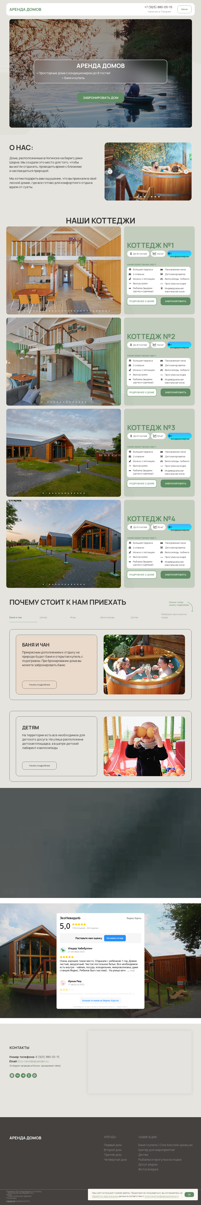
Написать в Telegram (159, 11)
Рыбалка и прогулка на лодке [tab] (174, 616)
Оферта (10, 1201)
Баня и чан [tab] (15, 617)
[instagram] (12, 1075)
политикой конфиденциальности (162, 1196)
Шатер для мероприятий (156, 1150)
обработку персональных (105, 1196)
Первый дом (113, 1145)
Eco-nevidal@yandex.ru (33, 1061)
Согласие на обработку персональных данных (20, 1194)
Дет (141, 1155)
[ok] (29, 1075)
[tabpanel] (100, 665)
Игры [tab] (73, 617)
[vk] (17, 1075)
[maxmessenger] (34, 1075)
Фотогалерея (148, 1169)
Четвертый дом (115, 1159)
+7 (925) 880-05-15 (158, 7)
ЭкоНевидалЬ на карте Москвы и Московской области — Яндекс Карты (100, 1007)
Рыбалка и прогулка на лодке (160, 1159)
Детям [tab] (134, 617)
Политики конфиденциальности (18, 1199)
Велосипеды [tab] (107, 617)
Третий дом (112, 1155)
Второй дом (112, 1150)
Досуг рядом (148, 1164)
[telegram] (23, 1075)
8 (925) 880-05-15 (47, 1057)
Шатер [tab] (43, 617)
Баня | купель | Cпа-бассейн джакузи (165, 1145)
